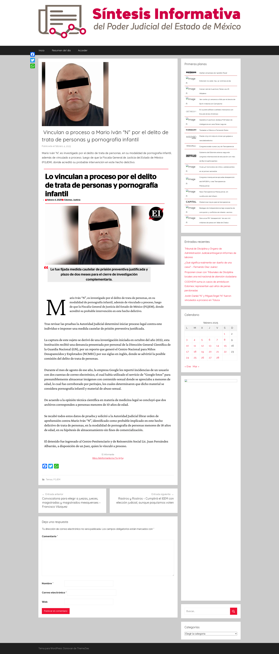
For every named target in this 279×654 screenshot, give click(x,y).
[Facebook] (32, 54)
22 (225, 351)
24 (187, 357)
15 (225, 345)
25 (195, 357)
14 (217, 345)
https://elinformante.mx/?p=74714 (108, 458)
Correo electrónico (54, 592)
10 (187, 345)
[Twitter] (32, 60)
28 (217, 357)
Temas (49, 479)
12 (202, 345)
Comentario (50, 536)
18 (195, 351)
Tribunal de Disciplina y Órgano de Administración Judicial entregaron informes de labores (210, 253)
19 (202, 351)
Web (45, 601)
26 (202, 357)
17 (187, 351)
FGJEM (56, 479)
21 (217, 351)
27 (210, 357)
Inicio (41, 50)
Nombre (47, 583)
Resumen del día (61, 50)
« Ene (188, 366)
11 (195, 345)
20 (210, 351)
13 (210, 345)
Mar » (196, 366)
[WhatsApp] (32, 66)
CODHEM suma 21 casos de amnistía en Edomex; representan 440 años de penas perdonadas (207, 286)
